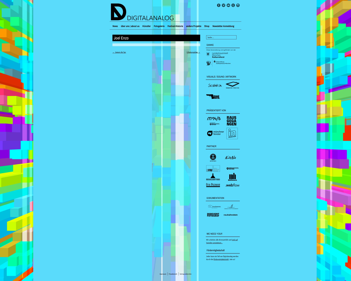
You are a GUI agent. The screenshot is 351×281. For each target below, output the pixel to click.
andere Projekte (193, 26)
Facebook (218, 5)
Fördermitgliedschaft (221, 259)
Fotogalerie (159, 26)
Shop (206, 26)
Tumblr (233, 5)
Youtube (228, 5)
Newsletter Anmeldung (223, 26)
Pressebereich (173, 274)
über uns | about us (130, 26)
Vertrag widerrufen (186, 274)
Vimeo (223, 5)
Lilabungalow (193, 52)
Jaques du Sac (119, 52)
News (115, 26)
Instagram (238, 5)
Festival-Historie (175, 26)
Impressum (163, 274)
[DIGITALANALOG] (175, 12)
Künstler (146, 26)
